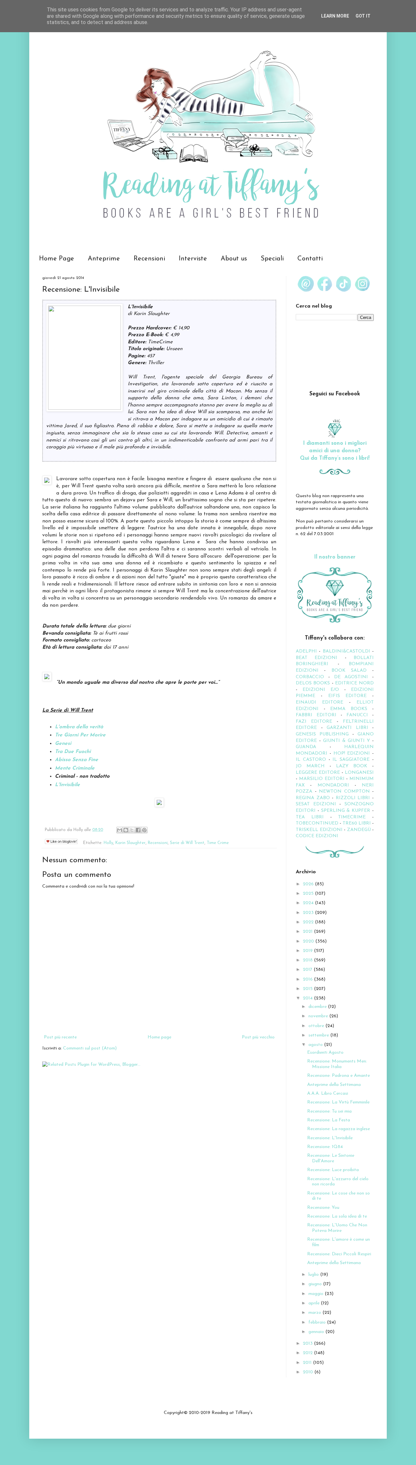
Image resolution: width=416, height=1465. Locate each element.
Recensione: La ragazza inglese (338, 1129)
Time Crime (218, 843)
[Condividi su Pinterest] (144, 830)
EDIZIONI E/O (321, 689)
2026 (309, 884)
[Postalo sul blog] (126, 830)
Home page (159, 1037)
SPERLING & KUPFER (345, 810)
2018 (308, 960)
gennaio (316, 1331)
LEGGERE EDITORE (318, 772)
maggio (316, 1293)
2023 (309, 912)
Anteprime (104, 259)
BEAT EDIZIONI (316, 657)
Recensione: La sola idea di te (337, 1216)
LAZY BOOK (351, 766)
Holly (108, 843)
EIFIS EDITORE (347, 695)
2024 (309, 903)
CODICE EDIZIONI (317, 836)
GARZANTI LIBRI (347, 727)
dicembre (318, 1006)
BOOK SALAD (349, 670)
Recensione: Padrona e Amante (338, 1075)
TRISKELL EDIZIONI (320, 829)
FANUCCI (357, 715)
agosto (316, 1044)
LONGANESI (359, 772)
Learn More (335, 16)
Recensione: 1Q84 (325, 1146)
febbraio (317, 1322)
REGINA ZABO (313, 798)
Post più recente (60, 1037)
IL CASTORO (311, 759)
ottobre (316, 1025)
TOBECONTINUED (317, 823)
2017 (308, 969)
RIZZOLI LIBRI (353, 798)
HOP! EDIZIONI (351, 753)
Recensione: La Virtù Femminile (338, 1102)
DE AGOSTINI (351, 677)
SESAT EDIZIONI (316, 804)
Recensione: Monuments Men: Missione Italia (337, 1064)
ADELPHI (306, 651)
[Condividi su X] (132, 830)
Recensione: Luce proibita (333, 1170)
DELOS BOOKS (313, 683)
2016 (308, 979)
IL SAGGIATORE (351, 759)
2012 (308, 1353)
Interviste (193, 259)
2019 (308, 950)
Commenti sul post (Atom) (90, 1048)
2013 (308, 1343)
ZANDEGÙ (359, 829)
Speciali (272, 259)
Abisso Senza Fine (76, 759)
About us (234, 259)
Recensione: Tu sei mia (329, 1111)
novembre (318, 1016)
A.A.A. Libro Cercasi (327, 1093)
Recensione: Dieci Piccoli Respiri (339, 1254)
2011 (308, 1362)
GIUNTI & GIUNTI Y (346, 740)
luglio (314, 1274)
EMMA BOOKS (348, 708)
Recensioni (149, 259)
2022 (309, 922)
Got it (363, 16)
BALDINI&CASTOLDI (346, 651)
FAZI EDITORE (314, 721)
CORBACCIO (310, 677)
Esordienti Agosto (325, 1052)
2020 (309, 941)
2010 (308, 1372)
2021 (308, 931)
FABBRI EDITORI (316, 715)
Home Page (56, 259)
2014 (308, 998)
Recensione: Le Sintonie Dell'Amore (330, 1158)
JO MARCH (313, 766)
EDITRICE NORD (354, 683)
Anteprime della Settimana (334, 1084)
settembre (319, 1035)
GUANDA (306, 747)
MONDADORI (333, 785)
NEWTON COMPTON (345, 791)
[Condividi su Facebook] (138, 830)
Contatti (310, 259)
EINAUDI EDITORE (319, 702)
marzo (315, 1312)
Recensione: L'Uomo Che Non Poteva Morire (337, 1228)
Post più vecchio (258, 1037)
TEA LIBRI (310, 817)
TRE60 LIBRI (357, 823)
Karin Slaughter (130, 843)
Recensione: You (323, 1207)
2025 (309, 893)
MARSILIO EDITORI (321, 778)
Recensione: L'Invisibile (330, 1138)
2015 (308, 988)
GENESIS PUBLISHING (322, 734)
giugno (315, 1284)
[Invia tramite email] (119, 830)
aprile (314, 1303)
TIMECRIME (352, 817)
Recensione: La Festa (328, 1120)
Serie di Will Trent (187, 843)
